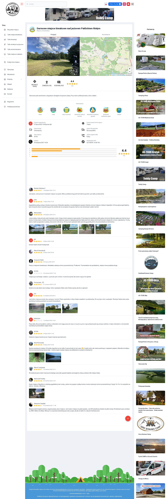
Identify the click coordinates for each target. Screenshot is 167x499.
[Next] (76, 56)
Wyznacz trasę (35, 85)
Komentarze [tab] (106, 34)
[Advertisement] (106, 83)
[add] (128, 418)
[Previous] (30, 56)
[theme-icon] (5, 30)
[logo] (12, 9)
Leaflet (113, 75)
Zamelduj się (46, 85)
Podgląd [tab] (53, 34)
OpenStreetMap (121, 75)
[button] (13, 79)
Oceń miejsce (59, 85)
